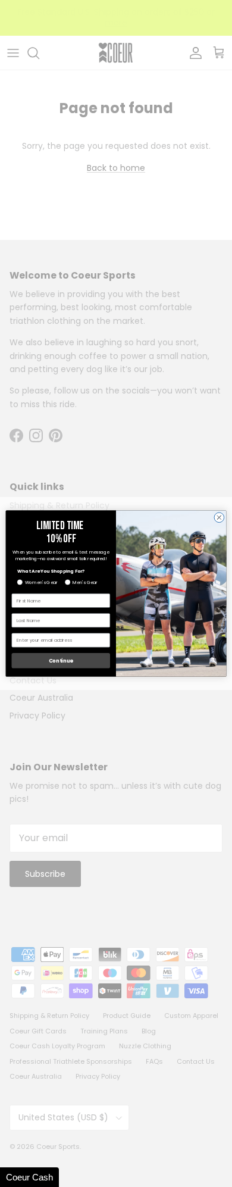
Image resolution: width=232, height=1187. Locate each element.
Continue (61, 660)
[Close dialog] (219, 518)
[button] (29, 1177)
